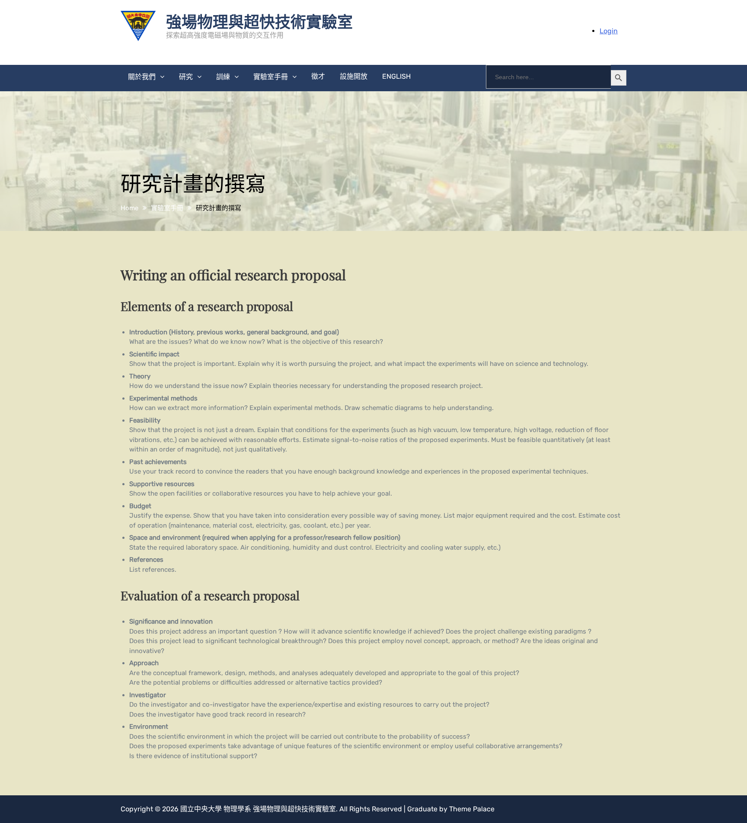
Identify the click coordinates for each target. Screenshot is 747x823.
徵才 (318, 76)
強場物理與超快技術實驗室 (259, 21)
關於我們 (142, 77)
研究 (186, 77)
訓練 (223, 77)
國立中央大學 (201, 809)
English (396, 76)
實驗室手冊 (270, 77)
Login (609, 31)
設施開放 (353, 76)
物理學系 (237, 809)
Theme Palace (472, 809)
